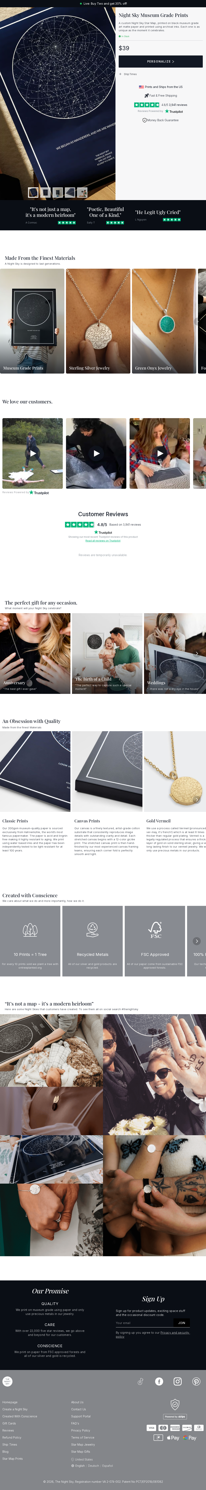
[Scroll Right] (198, 321)
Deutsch (93, 1465)
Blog (5, 1451)
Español (107, 1465)
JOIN (181, 1323)
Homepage (10, 1402)
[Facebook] (159, 1381)
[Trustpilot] (174, 111)
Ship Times (9, 1444)
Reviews (8, 1430)
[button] (161, 74)
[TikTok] (140, 1381)
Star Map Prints (12, 1458)
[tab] (33, 192)
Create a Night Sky (15, 1409)
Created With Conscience (19, 1416)
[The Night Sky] (7, 1381)
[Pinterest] (196, 1381)
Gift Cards (9, 1423)
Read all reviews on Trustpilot (103, 540)
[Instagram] (178, 1381)
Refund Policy (11, 1437)
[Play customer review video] (32, 453)
